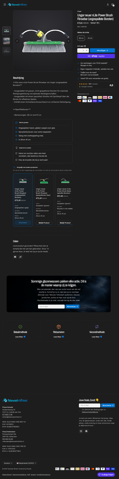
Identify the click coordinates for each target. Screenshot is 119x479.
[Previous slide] (17, 40)
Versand (33, 474)
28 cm (81, 38)
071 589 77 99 (7, 414)
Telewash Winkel (12, 469)
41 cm (90, 38)
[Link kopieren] (20, 255)
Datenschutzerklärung (90, 412)
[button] (4, 4)
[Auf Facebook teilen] (15, 255)
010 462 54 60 (7, 439)
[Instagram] (81, 431)
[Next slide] (68, 40)
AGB (28, 474)
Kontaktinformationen (43, 474)
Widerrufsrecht (7, 474)
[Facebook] (86, 431)
